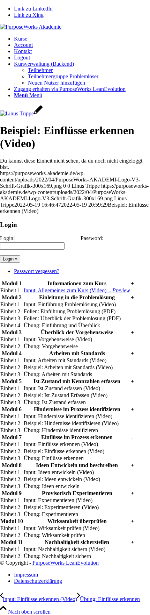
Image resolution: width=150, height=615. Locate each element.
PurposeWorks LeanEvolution (65, 563)
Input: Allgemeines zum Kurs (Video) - (77, 290)
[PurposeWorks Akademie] (30, 27)
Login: (7, 238)
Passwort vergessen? (36, 271)
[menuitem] (82, 39)
